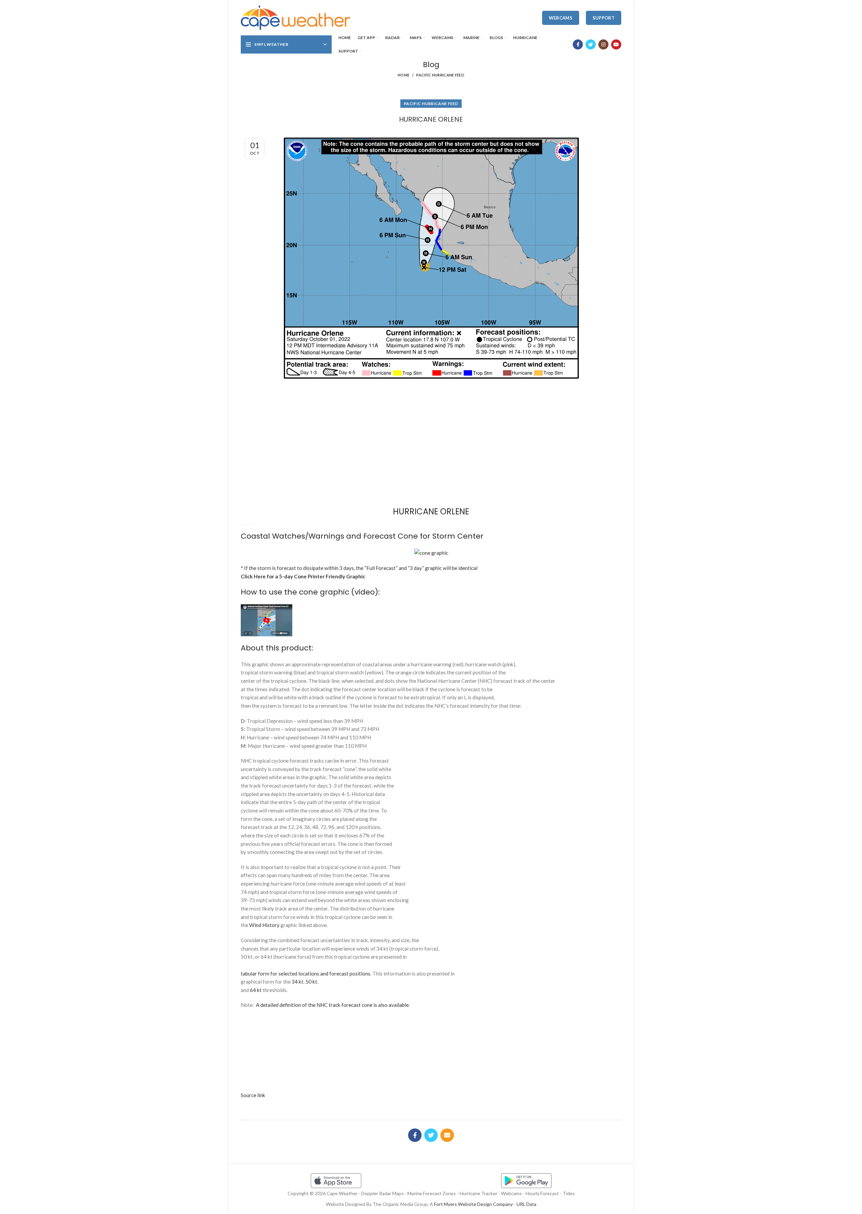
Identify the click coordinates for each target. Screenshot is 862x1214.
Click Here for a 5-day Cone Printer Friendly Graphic (303, 576)
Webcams (560, 18)
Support (604, 18)
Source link (253, 1095)
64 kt (256, 990)
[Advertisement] (431, 407)
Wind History (264, 925)
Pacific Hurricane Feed (440, 75)
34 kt (297, 982)
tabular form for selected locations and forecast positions (305, 973)
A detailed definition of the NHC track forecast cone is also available (332, 1005)
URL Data (526, 1204)
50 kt (311, 982)
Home (403, 75)
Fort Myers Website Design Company (473, 1204)
